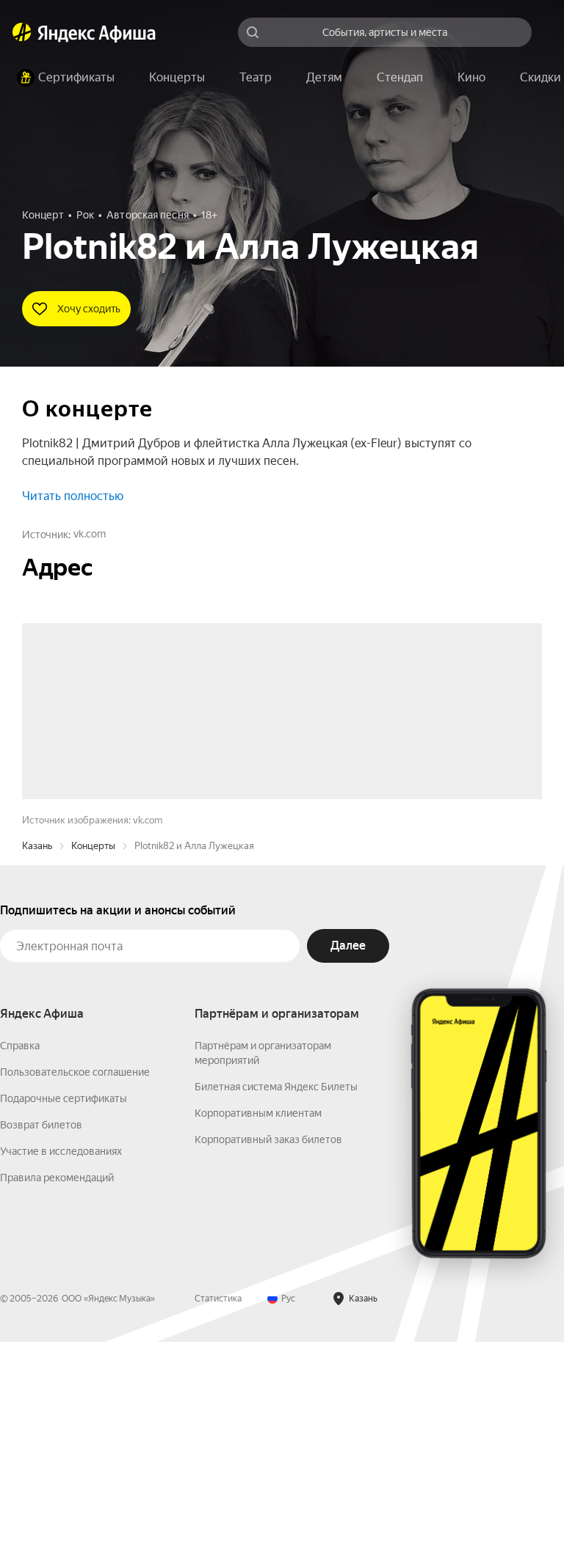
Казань (37, 1067)
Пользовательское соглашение (75, 1294)
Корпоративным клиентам (258, 1335)
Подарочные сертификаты (63, 1320)
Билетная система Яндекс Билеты (276, 1309)
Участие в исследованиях (61, 1373)
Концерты (93, 1067)
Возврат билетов (41, 1347)
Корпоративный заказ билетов (268, 1361)
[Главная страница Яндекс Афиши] (22, 32)
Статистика (218, 1521)
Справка (20, 1268)
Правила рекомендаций (57, 1400)
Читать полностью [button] (72, 496)
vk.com (89, 534)
